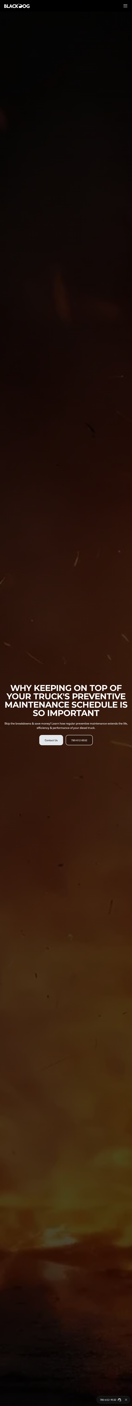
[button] (125, 6)
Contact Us (51, 740)
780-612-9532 (79, 740)
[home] (17, 5)
